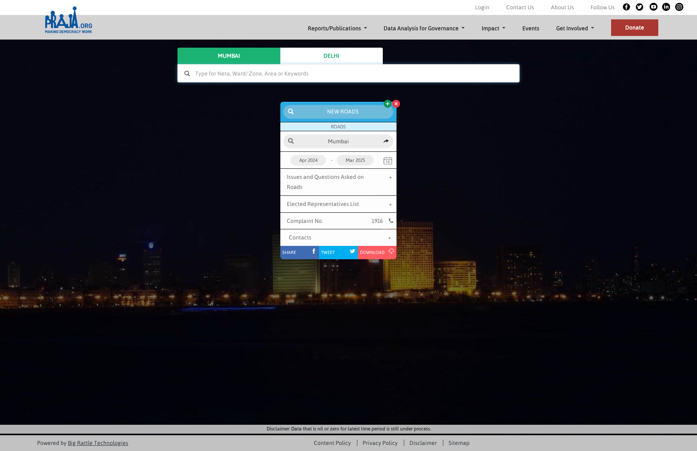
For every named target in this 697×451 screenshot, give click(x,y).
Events (530, 28)
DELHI (331, 55)
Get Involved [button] (572, 28)
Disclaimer (423, 443)
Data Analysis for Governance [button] (421, 28)
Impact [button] (490, 28)
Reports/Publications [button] (334, 28)
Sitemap (459, 443)
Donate (634, 27)
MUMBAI (229, 55)
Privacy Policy (380, 443)
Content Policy (332, 443)
